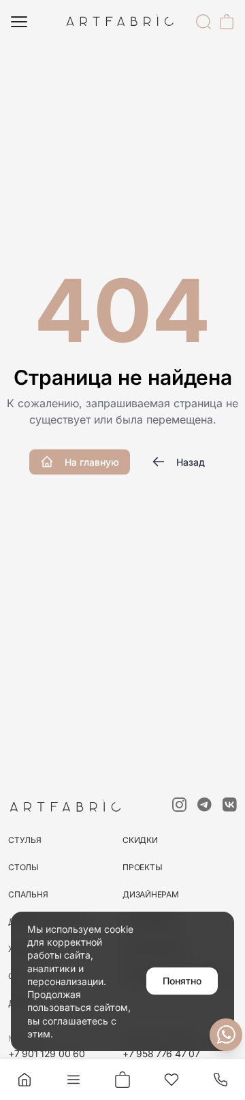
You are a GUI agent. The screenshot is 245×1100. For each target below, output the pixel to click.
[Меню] (19, 21)
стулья (25, 840)
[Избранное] (171, 1080)
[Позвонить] (220, 1080)
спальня (28, 894)
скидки (140, 840)
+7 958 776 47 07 (161, 1053)
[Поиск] (203, 21)
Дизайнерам (150, 894)
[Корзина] (226, 21)
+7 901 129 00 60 (46, 1053)
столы (23, 867)
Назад (190, 462)
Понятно (182, 980)
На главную (92, 462)
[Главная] (24, 1080)
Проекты (142, 867)
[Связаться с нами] (226, 1034)
